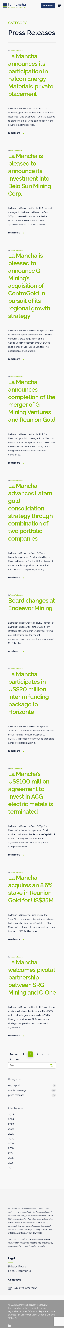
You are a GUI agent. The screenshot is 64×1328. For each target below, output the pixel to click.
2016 (11, 1157)
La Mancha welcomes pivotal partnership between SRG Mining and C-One (32, 977)
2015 (11, 1162)
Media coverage (17, 1090)
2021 (11, 1133)
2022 (11, 1129)
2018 (11, 1148)
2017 (11, 1153)
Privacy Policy (17, 1266)
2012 (11, 1167)
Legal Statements (19, 1270)
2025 (11, 1114)
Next (18, 1059)
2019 (11, 1143)
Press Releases (16, 51)
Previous (14, 1054)
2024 (11, 1119)
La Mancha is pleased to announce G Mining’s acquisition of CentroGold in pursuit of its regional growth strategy (29, 285)
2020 (11, 1138)
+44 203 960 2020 (25, 1288)
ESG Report (14, 1085)
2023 (11, 1124)
